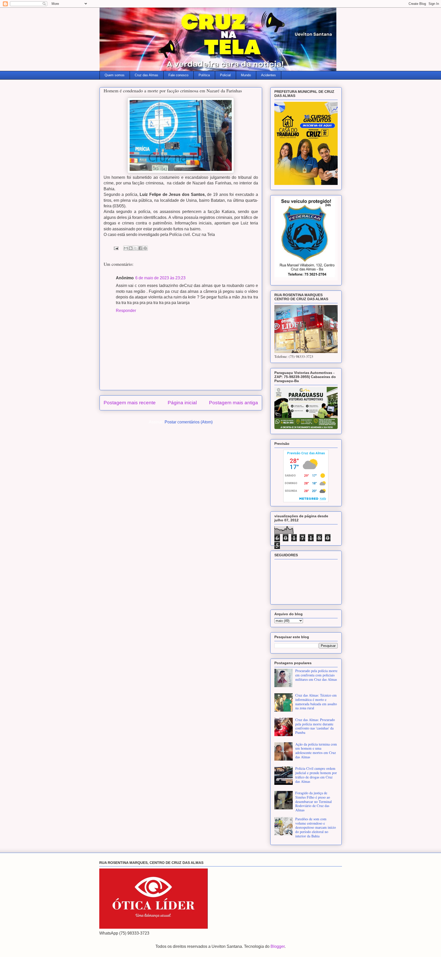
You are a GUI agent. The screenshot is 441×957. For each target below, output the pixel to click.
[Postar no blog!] (130, 248)
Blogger (278, 946)
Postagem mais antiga (233, 402)
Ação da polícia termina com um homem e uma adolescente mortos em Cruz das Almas (316, 750)
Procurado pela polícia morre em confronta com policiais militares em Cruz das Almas (316, 675)
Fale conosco (178, 75)
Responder (126, 310)
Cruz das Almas (146, 75)
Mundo (246, 75)
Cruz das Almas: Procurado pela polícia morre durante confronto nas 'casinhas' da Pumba (315, 726)
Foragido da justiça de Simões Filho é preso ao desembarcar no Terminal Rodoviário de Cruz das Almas (313, 801)
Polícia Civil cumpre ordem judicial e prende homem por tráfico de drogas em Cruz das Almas (316, 775)
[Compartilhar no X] (135, 248)
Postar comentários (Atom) (189, 422)
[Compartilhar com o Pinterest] (145, 248)
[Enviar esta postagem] (115, 248)
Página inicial (182, 402)
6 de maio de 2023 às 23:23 (160, 278)
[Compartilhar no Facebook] (140, 248)
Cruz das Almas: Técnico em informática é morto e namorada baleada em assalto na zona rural (316, 701)
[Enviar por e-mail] (125, 248)
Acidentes (268, 75)
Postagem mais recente (130, 402)
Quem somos (115, 75)
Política (204, 75)
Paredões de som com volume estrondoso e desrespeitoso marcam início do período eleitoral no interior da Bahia (315, 827)
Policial (225, 75)
